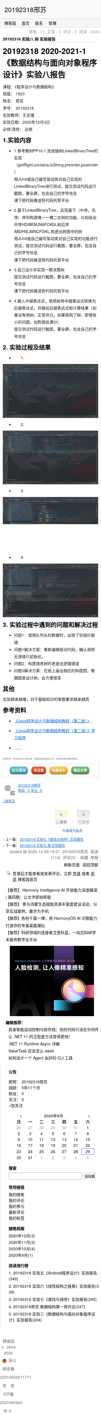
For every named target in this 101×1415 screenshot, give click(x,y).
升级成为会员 (72, 830)
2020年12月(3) (22, 1235)
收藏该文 (58, 770)
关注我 (39, 770)
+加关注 (9, 800)
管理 (52, 23)
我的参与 (16, 1206)
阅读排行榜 (18, 1265)
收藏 (84, 857)
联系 (39, 23)
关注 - (36, 790)
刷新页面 (72, 864)
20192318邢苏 (25, 9)
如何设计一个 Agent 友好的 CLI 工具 (40, 1058)
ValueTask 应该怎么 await (31, 1051)
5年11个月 (31, 1087)
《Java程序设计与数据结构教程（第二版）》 (52, 721)
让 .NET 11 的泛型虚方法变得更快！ (40, 1036)
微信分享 (80, 770)
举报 (94, 857)
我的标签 (16, 1218)
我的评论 (16, 1200)
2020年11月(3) (22, 1242)
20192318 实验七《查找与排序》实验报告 (52, 839)
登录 (77, 873)
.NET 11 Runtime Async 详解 (34, 1043)
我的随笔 (16, 1194)
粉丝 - (24, 790)
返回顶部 (90, 864)
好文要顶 (19, 770)
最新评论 (16, 1212)
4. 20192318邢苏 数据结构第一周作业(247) (47, 1306)
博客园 (10, 23)
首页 (25, 23)
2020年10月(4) (22, 1248)
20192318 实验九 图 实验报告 (42, 845)
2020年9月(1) (21, 1255)
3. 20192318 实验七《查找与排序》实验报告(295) (53, 1299)
